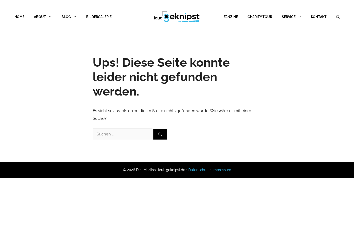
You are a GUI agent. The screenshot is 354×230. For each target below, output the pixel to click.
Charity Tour (260, 17)
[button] (10, 219)
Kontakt (319, 17)
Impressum (221, 170)
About (40, 17)
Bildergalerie (98, 17)
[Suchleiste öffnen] (337, 17)
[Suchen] (160, 134)
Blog (66, 17)
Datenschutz (198, 170)
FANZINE (231, 17)
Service (288, 17)
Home (19, 17)
